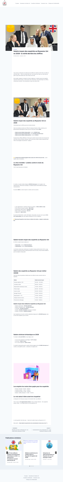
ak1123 (45, 459)
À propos (17, 3)
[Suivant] (56, 452)
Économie (15, 49)
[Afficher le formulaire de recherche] (61, 3)
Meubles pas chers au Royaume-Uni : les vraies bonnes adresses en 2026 (20, 430)
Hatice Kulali (10, 462)
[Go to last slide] (7, 452)
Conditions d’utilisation (35, 3)
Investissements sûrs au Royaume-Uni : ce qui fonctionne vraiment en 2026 (42, 430)
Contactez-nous (44, 3)
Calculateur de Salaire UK (25, 3)
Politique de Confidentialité (53, 3)
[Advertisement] (31, 17)
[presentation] (14, 445)
